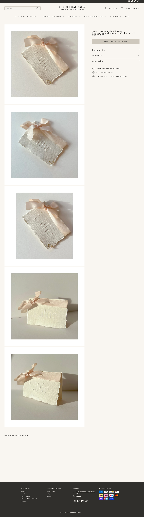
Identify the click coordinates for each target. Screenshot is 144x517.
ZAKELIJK (73, 16)
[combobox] (22, 8)
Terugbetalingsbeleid (29, 498)
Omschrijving (99, 50)
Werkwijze (97, 55)
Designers (51, 491)
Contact (24, 501)
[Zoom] (44, 64)
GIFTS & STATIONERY (94, 16)
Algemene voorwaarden (56, 494)
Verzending (97, 61)
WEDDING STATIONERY (26, 16)
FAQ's (23, 491)
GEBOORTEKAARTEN (52, 16)
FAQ (127, 16)
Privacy (50, 496)
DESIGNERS (115, 16)
